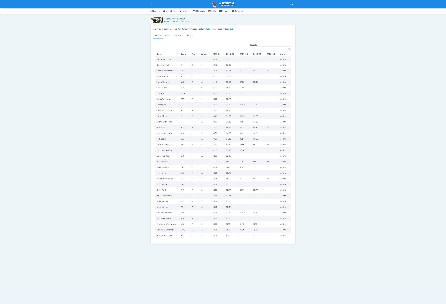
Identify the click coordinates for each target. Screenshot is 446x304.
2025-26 (217, 54)
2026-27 (230, 54)
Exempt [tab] (189, 35)
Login (292, 4)
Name (159, 54)
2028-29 (257, 54)
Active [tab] (158, 35)
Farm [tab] (167, 35)
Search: (253, 45)
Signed (204, 54)
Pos (193, 54)
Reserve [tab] (178, 35)
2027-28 (244, 54)
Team (183, 54)
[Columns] (289, 49)
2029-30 (271, 54)
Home (166, 21)
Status (283, 54)
